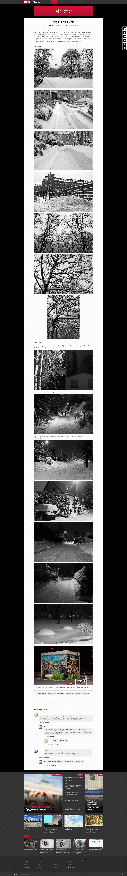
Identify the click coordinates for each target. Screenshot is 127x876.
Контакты (26, 864)
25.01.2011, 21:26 (42, 722)
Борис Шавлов (51, 832)
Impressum (70, 863)
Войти (69, 869)
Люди (39, 861)
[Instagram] (124, 48)
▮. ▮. (29, 829)
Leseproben (70, 861)
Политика (40, 867)
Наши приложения (56, 869)
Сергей (41, 755)
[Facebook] (124, 32)
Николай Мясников (54, 25)
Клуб (79, 2)
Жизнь (39, 863)
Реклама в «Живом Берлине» (58, 703)
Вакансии (26, 863)
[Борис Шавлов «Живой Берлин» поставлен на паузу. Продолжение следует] (43, 812)
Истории (54, 2)
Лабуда (74, 2)
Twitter (54, 861)
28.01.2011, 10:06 (47, 765)
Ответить (48, 722)
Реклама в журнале (28, 869)
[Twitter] (124, 36)
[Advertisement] (63, 700)
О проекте (26, 861)
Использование (27, 866)
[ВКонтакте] (124, 40)
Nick (45, 726)
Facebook (55, 863)
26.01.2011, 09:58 (47, 736)
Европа (80, 815)
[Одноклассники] (124, 44)
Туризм (39, 864)
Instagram (55, 866)
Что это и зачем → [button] (25, 874)
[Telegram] (124, 28)
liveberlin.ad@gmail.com (69, 703)
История (100, 775)
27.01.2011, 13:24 (51, 744)
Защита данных (27, 867)
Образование (41, 869)
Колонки (68, 2)
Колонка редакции (57, 775)
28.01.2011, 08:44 (42, 757)
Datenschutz (70, 864)
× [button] (122, 874)
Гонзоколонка (38, 815)
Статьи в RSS (56, 867)
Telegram (55, 864)
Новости (61, 2)
